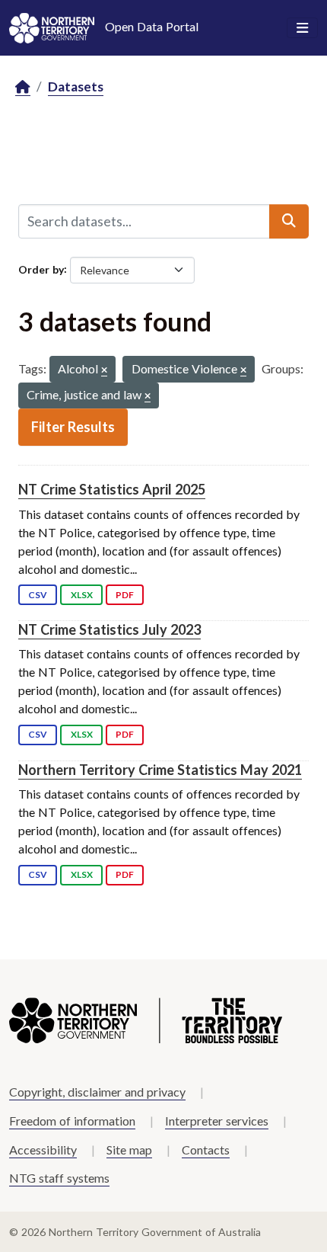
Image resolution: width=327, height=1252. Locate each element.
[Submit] (289, 221)
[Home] (22, 87)
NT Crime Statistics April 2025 (111, 489)
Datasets (75, 86)
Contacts (206, 1149)
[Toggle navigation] (302, 28)
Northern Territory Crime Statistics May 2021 (160, 769)
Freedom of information (72, 1120)
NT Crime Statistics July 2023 (109, 629)
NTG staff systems (59, 1177)
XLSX (82, 594)
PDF (125, 594)
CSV (37, 594)
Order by (41, 268)
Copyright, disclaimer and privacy (97, 1091)
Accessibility (43, 1149)
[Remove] (104, 370)
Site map (129, 1149)
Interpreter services (216, 1120)
